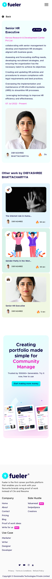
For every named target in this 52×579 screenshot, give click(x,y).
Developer (7, 550)
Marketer (6, 538)
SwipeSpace (34, 507)
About (5, 507)
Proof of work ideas (11, 524)
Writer (5, 542)
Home (5, 503)
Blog (4, 520)
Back (7, 17)
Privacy (11, 571)
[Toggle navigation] (46, 4)
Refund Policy (38, 571)
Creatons (32, 511)
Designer (6, 546)
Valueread (35, 503)
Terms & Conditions (23, 571)
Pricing (5, 516)
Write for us (10, 527)
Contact (6, 511)
